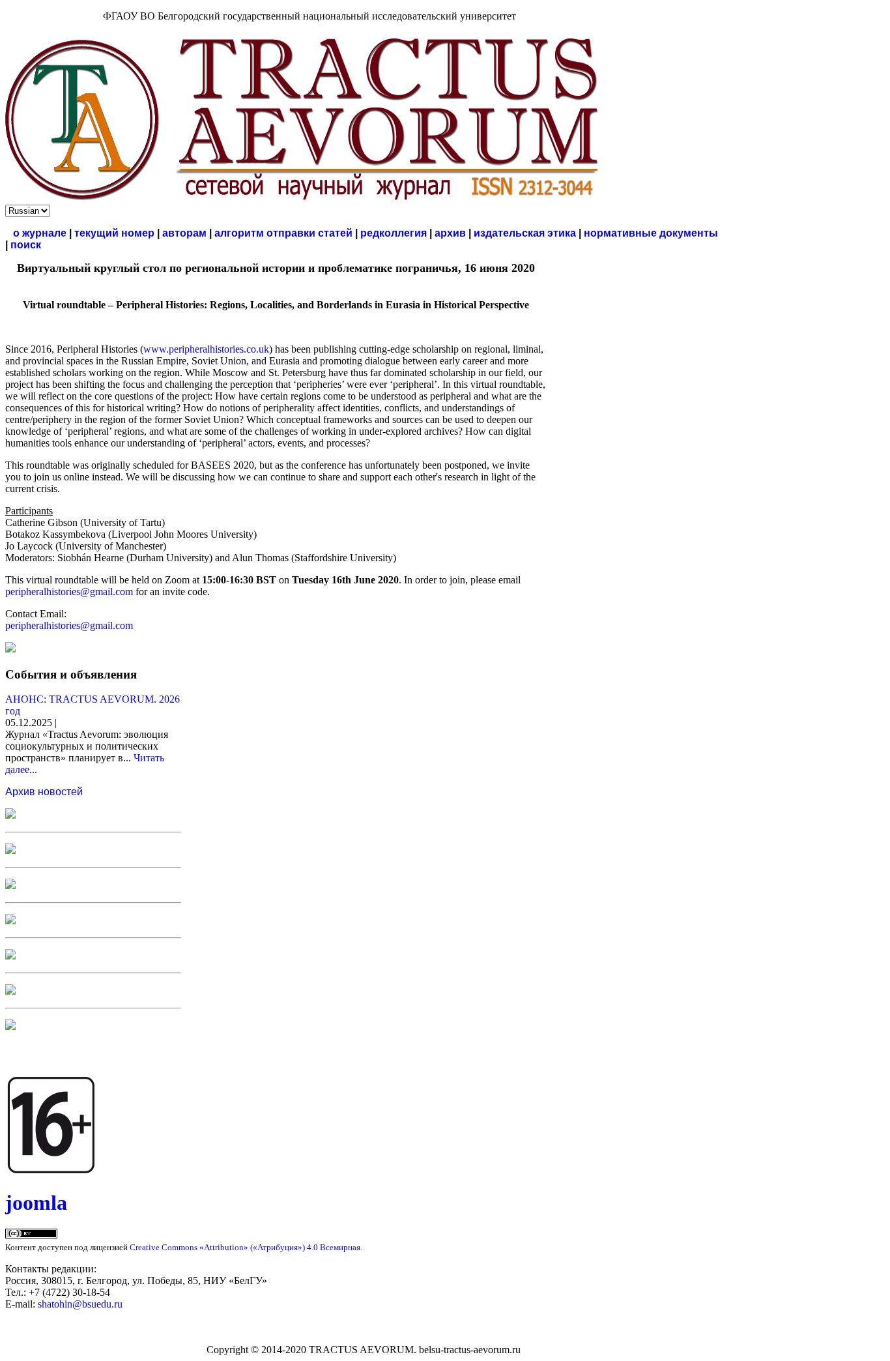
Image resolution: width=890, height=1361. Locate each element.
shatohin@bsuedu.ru (80, 1304)
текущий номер (114, 233)
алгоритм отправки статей (283, 233)
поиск (25, 244)
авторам (184, 233)
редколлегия (393, 233)
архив (450, 233)
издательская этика (525, 233)
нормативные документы (651, 233)
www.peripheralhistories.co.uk (206, 349)
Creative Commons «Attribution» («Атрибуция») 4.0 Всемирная (245, 1247)
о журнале (39, 233)
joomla (36, 1202)
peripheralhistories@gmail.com (69, 591)
